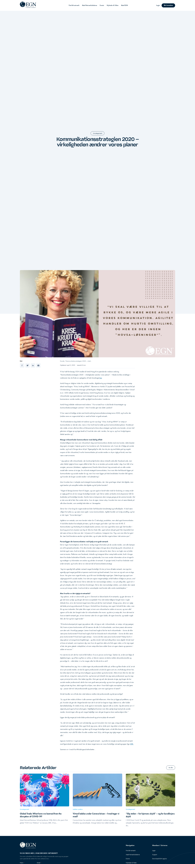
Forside (62, 361)
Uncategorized (97, 133)
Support (154, 855)
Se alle (171, 768)
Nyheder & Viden (112, 5)
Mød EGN (124, 5)
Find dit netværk (74, 5)
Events (102, 5)
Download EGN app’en (159, 859)
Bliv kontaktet (168, 5)
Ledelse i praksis (78, 809)
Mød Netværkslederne (89, 5)
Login (158, 5)
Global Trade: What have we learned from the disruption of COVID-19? (41, 815)
